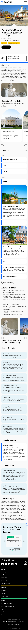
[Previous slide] (2, 145)
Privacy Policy (21, 621)
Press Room (4, 580)
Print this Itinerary (25, 150)
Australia (3, 612)
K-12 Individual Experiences (7, 606)
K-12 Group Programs (6, 603)
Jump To (2, 58)
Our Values (4, 574)
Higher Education (5, 609)
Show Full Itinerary (8, 282)
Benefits (3, 590)
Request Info (6, 47)
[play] (14, 90)
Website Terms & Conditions (10, 621)
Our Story (3, 572)
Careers (3, 587)
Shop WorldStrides (5, 583)
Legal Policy (10, 624)
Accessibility (17, 624)
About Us (3, 569)
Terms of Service (14, 628)
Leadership (4, 577)
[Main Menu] (25, 2)
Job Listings (4, 593)
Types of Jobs (4, 596)
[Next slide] (25, 145)
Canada (3, 614)
